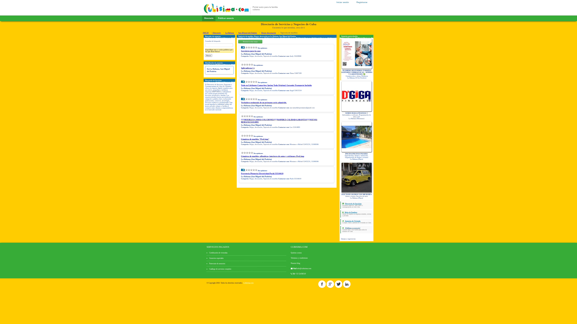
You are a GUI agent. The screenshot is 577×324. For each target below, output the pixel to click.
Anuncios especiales (216, 258)
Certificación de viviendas (218, 253)
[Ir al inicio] (226, 14)
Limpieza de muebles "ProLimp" (255, 139)
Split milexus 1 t (248, 68)
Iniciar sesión (342, 2)
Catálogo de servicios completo (220, 269)
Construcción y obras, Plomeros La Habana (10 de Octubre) (356, 74)
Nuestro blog (295, 263)
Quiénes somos (296, 253)
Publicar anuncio (226, 18)
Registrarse (361, 2)
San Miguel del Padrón (247, 33)
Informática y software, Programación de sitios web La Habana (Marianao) (356, 115)
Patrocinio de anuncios (217, 263)
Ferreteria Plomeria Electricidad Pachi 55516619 (262, 173)
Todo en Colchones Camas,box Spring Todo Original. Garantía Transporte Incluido (276, 85)
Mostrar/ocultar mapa (250, 41)
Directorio (208, 18)
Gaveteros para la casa (251, 51)
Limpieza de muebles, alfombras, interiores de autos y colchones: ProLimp (272, 156)
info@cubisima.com (304, 268)
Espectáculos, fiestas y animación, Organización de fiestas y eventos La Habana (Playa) (356, 156)
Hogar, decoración (268, 33)
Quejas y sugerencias (348, 239)
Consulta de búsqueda (212, 41)
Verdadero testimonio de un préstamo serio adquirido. (264, 102)
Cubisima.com (248, 283)
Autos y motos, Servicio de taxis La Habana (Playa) (356, 196)
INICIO (206, 33)
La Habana (229, 33)
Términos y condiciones (299, 258)
